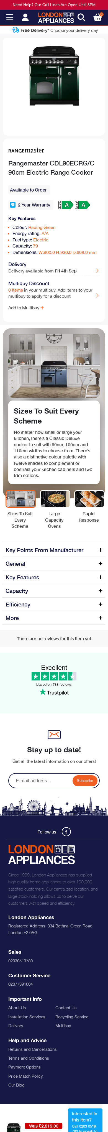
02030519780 (20, 960)
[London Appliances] (56, 17)
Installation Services (26, 1016)
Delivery (15, 1025)
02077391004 (20, 984)
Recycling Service (71, 1016)
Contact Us (66, 1007)
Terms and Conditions (28, 1058)
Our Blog (16, 1085)
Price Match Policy (25, 1076)
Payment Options (24, 1067)
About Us (17, 1007)
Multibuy (63, 1025)
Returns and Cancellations (32, 1049)
